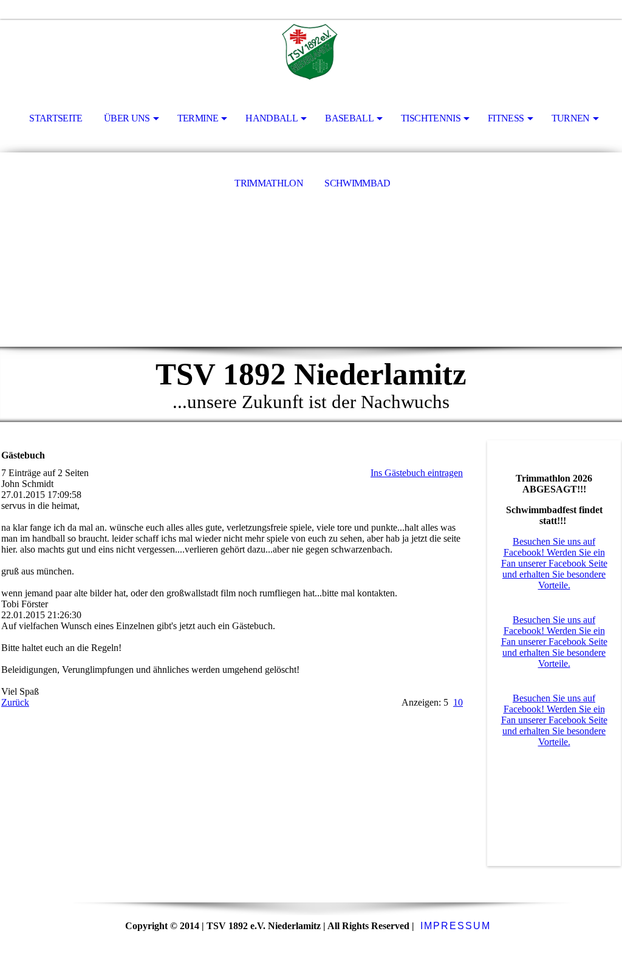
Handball (271, 118)
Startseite (56, 118)
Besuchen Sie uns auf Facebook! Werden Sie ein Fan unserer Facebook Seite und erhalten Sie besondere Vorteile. (554, 563)
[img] (311, 52)
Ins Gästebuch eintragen (417, 473)
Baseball (349, 118)
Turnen (571, 118)
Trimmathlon (268, 183)
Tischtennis (430, 118)
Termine (198, 118)
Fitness (506, 118)
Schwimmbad (357, 183)
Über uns (127, 118)
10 (458, 702)
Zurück (15, 702)
